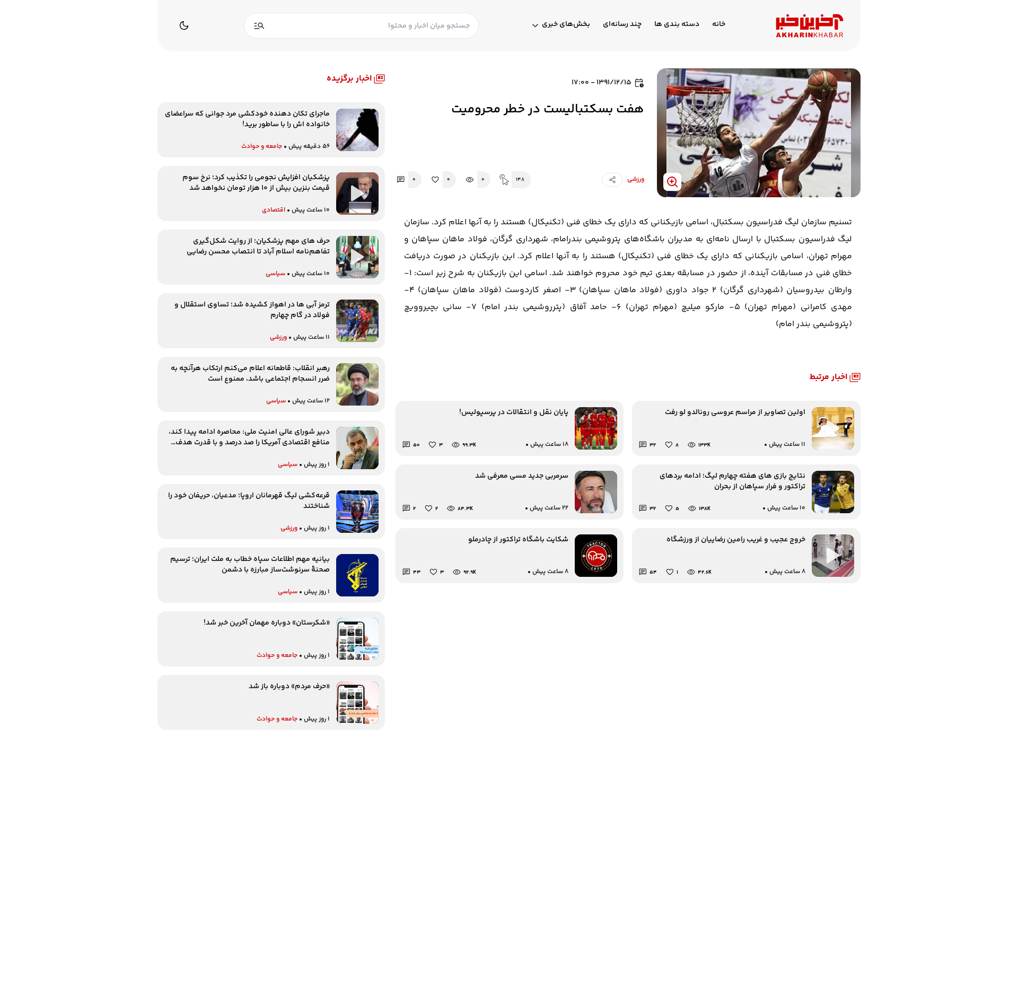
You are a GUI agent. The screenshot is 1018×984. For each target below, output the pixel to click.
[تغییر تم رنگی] (184, 25)
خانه (718, 24)
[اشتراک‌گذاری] (612, 180)
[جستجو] (259, 25)
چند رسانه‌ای (622, 24)
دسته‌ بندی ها (676, 24)
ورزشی (635, 179)
